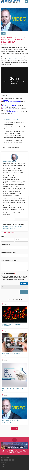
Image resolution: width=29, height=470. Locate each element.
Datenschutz (4, 464)
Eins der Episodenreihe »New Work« (12, 101)
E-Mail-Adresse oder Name (8, 252)
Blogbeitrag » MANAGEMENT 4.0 (9, 106)
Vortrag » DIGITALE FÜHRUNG (9, 111)
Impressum (4, 462)
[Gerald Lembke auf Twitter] (10, 460)
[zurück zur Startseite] (10, 1)
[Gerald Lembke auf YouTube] (13, 460)
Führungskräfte (13, 59)
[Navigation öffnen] (26, 1)
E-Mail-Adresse (6, 244)
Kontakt (3, 468)
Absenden (24, 283)
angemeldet (12, 226)
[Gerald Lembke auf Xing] (5, 460)
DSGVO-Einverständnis (8, 273)
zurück (14, 428)
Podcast (5, 100)
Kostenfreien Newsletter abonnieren (15, 452)
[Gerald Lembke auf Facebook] (2, 460)
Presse (3, 466)
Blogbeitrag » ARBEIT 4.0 (8, 108)
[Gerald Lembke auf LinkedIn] (7, 460)
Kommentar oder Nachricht (9, 260)
